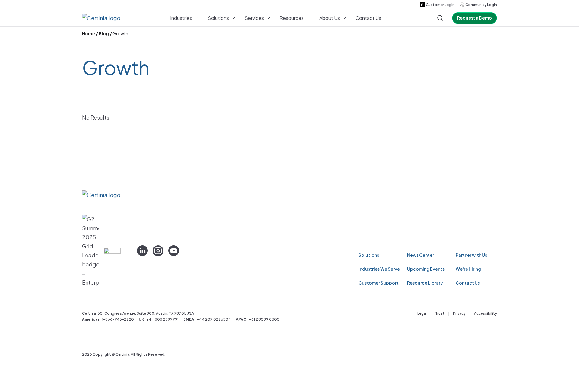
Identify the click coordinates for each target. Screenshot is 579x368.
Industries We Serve (379, 269)
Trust (440, 313)
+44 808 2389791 (162, 319)
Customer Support (379, 282)
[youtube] (173, 251)
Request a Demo (474, 17)
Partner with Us (471, 255)
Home (88, 33)
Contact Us (468, 282)
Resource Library (425, 282)
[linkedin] (142, 251)
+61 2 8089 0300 (264, 319)
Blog (104, 33)
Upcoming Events (426, 269)
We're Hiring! (469, 269)
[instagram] (158, 251)
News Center (420, 255)
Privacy (459, 313)
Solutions (369, 255)
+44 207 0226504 (214, 319)
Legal (422, 313)
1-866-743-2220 (118, 319)
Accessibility (485, 313)
